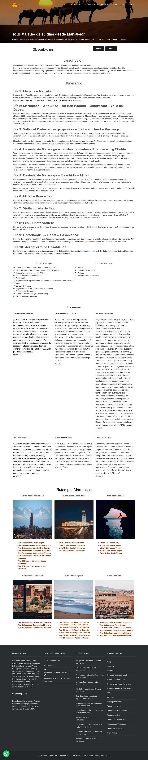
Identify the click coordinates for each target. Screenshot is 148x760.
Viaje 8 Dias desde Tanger (110, 548)
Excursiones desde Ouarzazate (119, 688)
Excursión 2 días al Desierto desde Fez (115, 622)
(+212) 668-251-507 (52, 660)
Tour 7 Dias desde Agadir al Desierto (74, 627)
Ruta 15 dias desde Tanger (111, 553)
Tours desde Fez (113, 715)
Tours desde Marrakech (116, 719)
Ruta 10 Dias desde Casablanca (72, 545)
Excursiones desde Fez (116, 679)
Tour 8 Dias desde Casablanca (71, 542)
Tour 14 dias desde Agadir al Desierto (74, 638)
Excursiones (75, 4)
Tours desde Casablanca (117, 710)
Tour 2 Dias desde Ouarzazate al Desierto (34, 622)
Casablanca (91, 241)
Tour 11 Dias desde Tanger (111, 550)
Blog (122, 4)
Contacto (131, 4)
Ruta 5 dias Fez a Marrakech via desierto (116, 630)
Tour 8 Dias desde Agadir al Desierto (74, 630)
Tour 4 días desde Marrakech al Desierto (34, 548)
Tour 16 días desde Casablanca (72, 550)
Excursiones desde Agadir (117, 675)
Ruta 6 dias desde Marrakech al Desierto (34, 553)
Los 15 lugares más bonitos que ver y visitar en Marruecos (89, 711)
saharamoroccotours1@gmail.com (57, 672)
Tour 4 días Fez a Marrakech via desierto (116, 627)
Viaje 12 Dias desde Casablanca (72, 548)
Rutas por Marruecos (90, 4)
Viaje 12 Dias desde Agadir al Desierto (74, 635)
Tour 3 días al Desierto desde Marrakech (34, 545)
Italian (111, 48)
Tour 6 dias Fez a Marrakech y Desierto (115, 633)
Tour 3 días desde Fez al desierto (113, 625)
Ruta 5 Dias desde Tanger (110, 542)
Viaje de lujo (105, 4)
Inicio (66, 4)
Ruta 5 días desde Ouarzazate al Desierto (34, 627)
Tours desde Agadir (114, 706)
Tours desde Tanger (115, 728)
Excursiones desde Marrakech (119, 684)
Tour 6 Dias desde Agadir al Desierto (74, 625)
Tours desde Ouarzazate (116, 724)
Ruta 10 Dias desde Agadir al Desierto (74, 632)
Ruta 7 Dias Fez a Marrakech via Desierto (116, 635)
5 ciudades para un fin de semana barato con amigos (89, 704)
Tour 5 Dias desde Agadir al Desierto (74, 622)
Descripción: (74, 60)
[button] (6, 753)
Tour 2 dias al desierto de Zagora (31, 542)
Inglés (98, 48)
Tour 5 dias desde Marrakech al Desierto (34, 550)
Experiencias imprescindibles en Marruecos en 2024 (88, 669)
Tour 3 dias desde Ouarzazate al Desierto (34, 625)
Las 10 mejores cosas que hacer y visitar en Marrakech (89, 725)
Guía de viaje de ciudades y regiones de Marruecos (86, 697)
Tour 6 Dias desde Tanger (110, 545)
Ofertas (115, 4)
